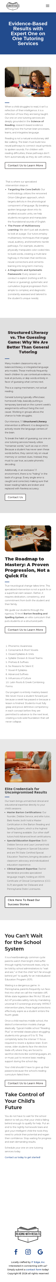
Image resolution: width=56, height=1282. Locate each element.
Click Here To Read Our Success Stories (24, 902)
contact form (33, 1269)
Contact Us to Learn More (25, 165)
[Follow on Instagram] (28, 1251)
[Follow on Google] (40, 1251)
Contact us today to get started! (22, 1157)
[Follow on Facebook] (15, 1251)
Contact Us (15, 497)
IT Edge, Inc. (38, 1262)
